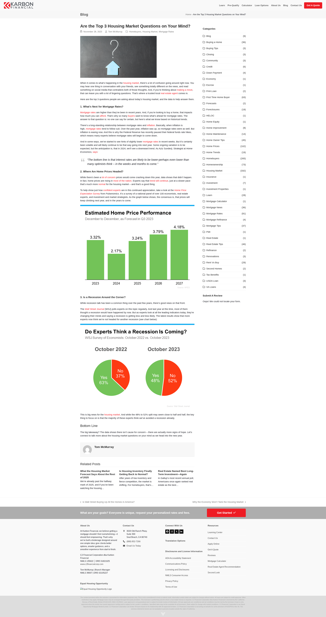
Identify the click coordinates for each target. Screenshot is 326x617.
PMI (208, 232)
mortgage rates (93, 129)
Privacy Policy (171, 581)
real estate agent (169, 93)
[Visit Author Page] (87, 449)
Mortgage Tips (213, 226)
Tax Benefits (212, 274)
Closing (210, 54)
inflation (151, 125)
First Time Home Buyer (218, 97)
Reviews (212, 555)
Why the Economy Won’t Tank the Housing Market (217, 502)
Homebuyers (135, 31)
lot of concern (109, 177)
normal (101, 184)
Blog (208, 36)
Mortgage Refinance (216, 219)
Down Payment (214, 73)
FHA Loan (211, 91)
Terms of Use (171, 587)
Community (212, 60)
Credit (209, 66)
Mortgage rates (88, 112)
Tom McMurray (115, 31)
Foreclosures (213, 109)
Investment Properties (217, 189)
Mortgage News (214, 207)
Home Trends (213, 152)
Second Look (214, 572)
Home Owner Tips (215, 140)
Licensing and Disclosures (177, 570)
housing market (131, 83)
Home (188, 14)
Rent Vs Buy (212, 262)
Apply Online (213, 544)
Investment (212, 183)
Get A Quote (213, 550)
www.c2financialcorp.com (91, 564)
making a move (184, 90)
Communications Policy (176, 564)
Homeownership (214, 164)
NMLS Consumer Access (176, 575)
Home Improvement (216, 128)
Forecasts (211, 103)
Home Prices (212, 146)
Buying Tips (212, 48)
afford (103, 116)
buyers (131, 116)
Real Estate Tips (214, 244)
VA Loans (211, 287)
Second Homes (214, 268)
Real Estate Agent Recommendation (224, 567)
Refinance (211, 250)
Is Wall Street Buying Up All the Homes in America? (107, 502)
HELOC (210, 115)
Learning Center (215, 532)
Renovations (212, 256)
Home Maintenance (216, 134)
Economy (211, 79)
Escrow (210, 85)
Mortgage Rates (166, 31)
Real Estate (212, 238)
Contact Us (213, 538)
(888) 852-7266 (133, 541)
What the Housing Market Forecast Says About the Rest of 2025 (97, 474)
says (95, 152)
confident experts (112, 190)
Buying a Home (214, 42)
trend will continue (159, 181)
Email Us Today (134, 546)
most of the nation (122, 181)
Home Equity (212, 121)
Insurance (211, 177)
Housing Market (150, 31)
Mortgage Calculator (216, 201)
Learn (209, 195)
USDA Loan (212, 281)
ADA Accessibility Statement (178, 558)
